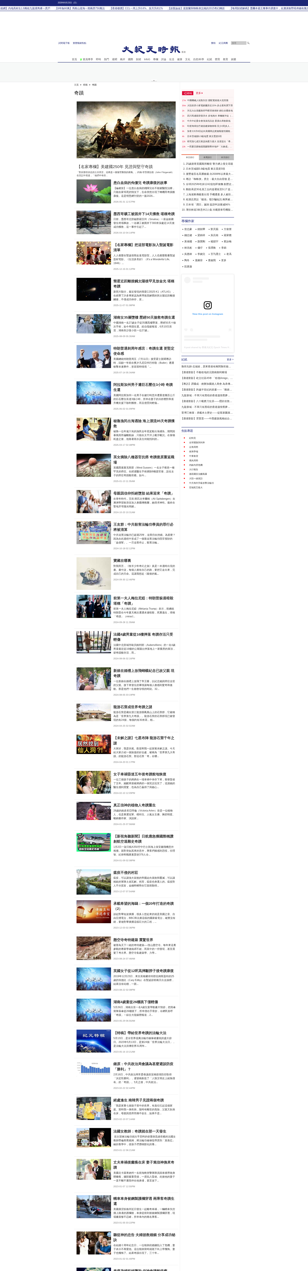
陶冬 (186, 260)
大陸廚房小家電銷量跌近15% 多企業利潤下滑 (210, 105)
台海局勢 (193, 447)
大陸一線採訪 (196, 478)
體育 (217, 59)
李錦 (223, 247)
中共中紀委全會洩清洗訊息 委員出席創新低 (209, 121)
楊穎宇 (214, 241)
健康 (179, 59)
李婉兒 (201, 254)
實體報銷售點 (79, 43)
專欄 (155, 59)
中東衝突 (193, 456)
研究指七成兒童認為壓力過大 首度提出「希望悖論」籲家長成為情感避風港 (210, 141)
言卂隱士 (216, 254)
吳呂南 (214, 235)
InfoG (147, 59)
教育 (225, 59)
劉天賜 (214, 229)
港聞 (114, 59)
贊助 (213, 43)
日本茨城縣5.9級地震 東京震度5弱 (204, 136)
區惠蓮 (188, 266)
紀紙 (209, 59)
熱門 (106, 59)
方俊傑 (227, 229)
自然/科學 (198, 59)
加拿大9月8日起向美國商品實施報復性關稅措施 (209, 131)
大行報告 (193, 469)
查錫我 (212, 260)
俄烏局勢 (193, 460)
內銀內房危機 (196, 465)
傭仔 (200, 247)
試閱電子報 (64, 43)
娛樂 (233, 59)
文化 (187, 59)
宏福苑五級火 (196, 487)
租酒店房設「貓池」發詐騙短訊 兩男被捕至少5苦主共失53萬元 (209, 199)
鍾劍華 (201, 229)
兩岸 (122, 59)
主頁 (76, 84)
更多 (223, 260)
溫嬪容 (199, 260)
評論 (163, 59)
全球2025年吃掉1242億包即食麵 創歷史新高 (210, 184)
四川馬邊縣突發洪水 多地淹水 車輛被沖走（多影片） (210, 115)
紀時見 (192, 438)
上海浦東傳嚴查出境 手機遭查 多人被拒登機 (209, 194)
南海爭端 (193, 451)
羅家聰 (227, 235)
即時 (98, 59)
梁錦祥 (201, 235)
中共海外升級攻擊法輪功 (201, 483)
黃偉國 (188, 241)
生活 (171, 59)
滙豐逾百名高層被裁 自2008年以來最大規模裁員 (209, 174)
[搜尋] (248, 43)
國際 (130, 59)
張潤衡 (212, 247)
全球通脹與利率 (197, 442)
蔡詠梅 (227, 241)
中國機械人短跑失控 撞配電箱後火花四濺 (207, 100)
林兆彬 (188, 247)
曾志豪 (188, 229)
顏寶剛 (201, 241)
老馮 (228, 254)
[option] (126, 129)
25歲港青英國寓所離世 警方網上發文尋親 (209, 163)
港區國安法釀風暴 (198, 474)
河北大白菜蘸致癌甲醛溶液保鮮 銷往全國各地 (210, 110)
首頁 (74, 59)
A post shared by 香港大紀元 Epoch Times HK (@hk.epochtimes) (217, 347)
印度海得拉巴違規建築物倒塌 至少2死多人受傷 (209, 126)
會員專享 (88, 59)
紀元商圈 (223, 43)
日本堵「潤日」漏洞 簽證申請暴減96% (208, 204)
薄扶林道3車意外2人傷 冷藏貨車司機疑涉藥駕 (209, 210)
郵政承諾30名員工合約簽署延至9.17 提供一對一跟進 (209, 189)
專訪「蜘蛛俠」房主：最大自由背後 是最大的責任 (209, 179)
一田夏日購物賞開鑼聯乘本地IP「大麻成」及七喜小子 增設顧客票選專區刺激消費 (209, 146)
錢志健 (188, 235)
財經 (138, 59)
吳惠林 (188, 254)
